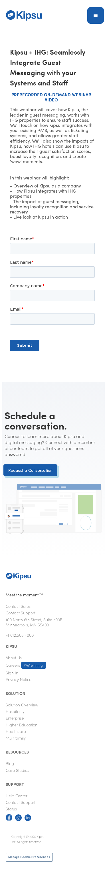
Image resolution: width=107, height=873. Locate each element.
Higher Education (21, 724)
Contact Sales (18, 606)
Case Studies (17, 770)
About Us (14, 657)
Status (11, 808)
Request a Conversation (30, 470)
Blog (10, 763)
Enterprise (15, 717)
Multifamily (16, 737)
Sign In (12, 672)
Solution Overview (22, 704)
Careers (24, 665)
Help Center (16, 795)
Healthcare (16, 731)
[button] (95, 15)
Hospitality (15, 711)
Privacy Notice (18, 679)
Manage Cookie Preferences (29, 857)
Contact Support (20, 612)
